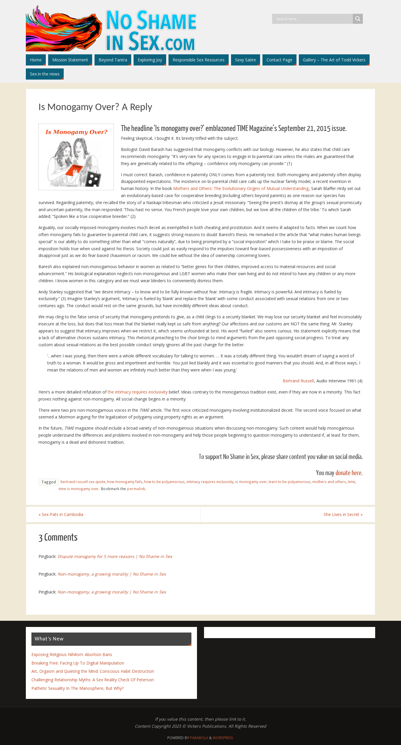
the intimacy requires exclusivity (138, 392)
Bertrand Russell (298, 381)
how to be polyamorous (164, 481)
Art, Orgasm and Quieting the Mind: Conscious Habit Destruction (92, 671)
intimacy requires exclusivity (209, 481)
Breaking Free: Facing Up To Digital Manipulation (77, 663)
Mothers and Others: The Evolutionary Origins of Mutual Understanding (241, 188)
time (351, 481)
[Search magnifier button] (358, 19)
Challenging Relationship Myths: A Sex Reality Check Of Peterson (92, 679)
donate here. (349, 473)
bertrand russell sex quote (82, 481)
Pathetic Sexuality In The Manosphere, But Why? (77, 688)
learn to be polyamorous (290, 481)
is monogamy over (251, 481)
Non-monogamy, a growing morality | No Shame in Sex (112, 574)
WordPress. (223, 737)
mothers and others (329, 481)
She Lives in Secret (343, 514)
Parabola (199, 737)
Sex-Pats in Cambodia (60, 514)
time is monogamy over (79, 488)
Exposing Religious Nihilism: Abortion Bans (71, 654)
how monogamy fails (124, 481)
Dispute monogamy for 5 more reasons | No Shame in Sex (115, 556)
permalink (136, 488)
